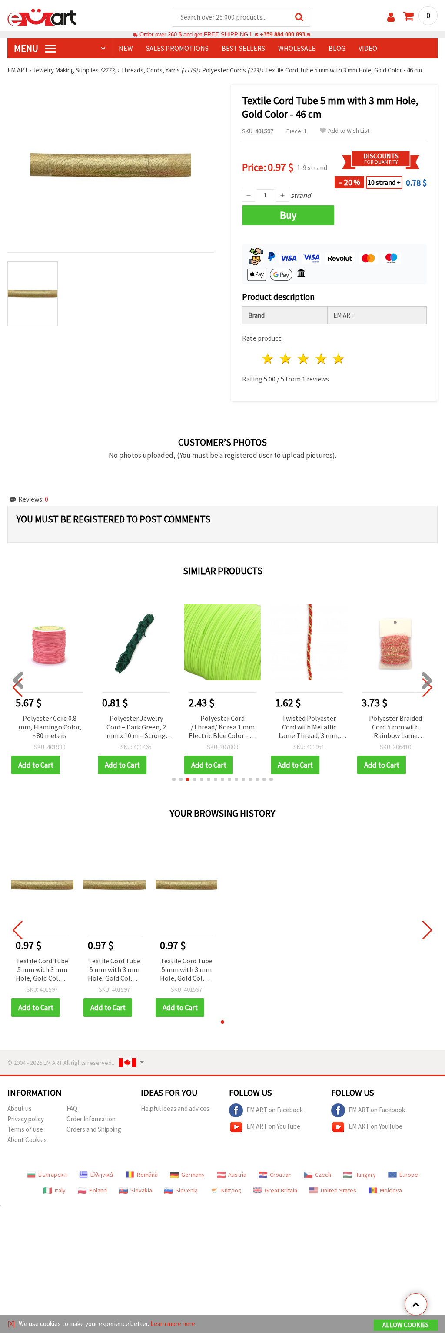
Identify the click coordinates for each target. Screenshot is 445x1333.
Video (368, 48)
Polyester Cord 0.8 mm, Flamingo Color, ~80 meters (49, 727)
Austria (237, 1175)
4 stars (321, 359)
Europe (408, 1175)
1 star (268, 359)
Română (147, 1175)
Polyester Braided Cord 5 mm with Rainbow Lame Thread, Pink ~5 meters (395, 727)
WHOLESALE (296, 48)
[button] (174, 779)
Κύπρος (231, 1190)
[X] (11, 1324)
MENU (27, 48)
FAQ (71, 1108)
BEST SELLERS (243, 48)
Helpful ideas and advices (175, 1108)
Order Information (91, 1119)
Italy (60, 1190)
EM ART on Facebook (274, 1110)
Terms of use (25, 1129)
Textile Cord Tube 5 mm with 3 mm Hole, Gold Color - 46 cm (42, 970)
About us (19, 1108)
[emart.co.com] (42, 16)
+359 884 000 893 (282, 34)
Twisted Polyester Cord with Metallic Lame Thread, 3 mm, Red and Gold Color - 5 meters (309, 727)
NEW (126, 48)
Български (52, 1175)
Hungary (365, 1175)
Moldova (391, 1190)
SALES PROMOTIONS (177, 48)
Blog (337, 48)
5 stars (339, 359)
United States (338, 1190)
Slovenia (187, 1190)
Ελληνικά (101, 1175)
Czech (323, 1175)
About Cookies (27, 1140)
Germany (193, 1175)
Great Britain (281, 1190)
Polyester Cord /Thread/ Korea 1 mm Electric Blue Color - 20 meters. (222, 727)
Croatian (281, 1175)
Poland (98, 1190)
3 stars (303, 359)
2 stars (286, 359)
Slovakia (141, 1190)
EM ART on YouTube (273, 1126)
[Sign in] (391, 17)
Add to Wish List (348, 131)
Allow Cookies (405, 1325)
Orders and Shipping (93, 1129)
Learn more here (172, 1324)
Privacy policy (25, 1119)
